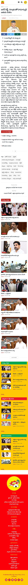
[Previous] (12, 151)
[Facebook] (12, 580)
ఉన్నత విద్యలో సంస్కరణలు (7, 331)
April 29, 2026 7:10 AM (20, 419)
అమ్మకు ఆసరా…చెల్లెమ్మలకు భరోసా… (19, 423)
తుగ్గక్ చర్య (9, 166)
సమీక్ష (15, 175)
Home (2, 7)
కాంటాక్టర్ (18, 160)
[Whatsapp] (9, 580)
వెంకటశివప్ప (4, 175)
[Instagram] (19, 580)
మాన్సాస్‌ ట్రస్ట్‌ (15, 169)
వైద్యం (10, 175)
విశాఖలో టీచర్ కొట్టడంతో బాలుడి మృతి (10, 255)
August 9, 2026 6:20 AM (20, 406)
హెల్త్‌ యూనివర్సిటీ (17, 178)
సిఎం (19, 175)
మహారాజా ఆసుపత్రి (6, 169)
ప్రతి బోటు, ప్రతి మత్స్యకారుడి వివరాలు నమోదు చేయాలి (13, 274)
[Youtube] (22, 580)
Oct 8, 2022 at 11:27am (13, 18)
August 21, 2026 (7, 219)
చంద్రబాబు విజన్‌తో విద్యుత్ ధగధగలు (19, 416)
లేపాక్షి (12, 172)
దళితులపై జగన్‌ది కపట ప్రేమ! (19, 409)
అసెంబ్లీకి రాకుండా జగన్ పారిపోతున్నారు (10, 236)
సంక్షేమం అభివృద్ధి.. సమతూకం (9, 135)
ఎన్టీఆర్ (14, 157)
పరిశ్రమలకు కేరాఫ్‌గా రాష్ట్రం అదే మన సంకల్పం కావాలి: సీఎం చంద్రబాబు (12, 140)
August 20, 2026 (7, 314)
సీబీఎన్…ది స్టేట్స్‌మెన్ (6, 293)
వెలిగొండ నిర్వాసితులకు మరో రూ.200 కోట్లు (19, 386)
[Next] (15, 151)
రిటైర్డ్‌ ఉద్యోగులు (5, 172)
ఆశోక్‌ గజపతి (8, 157)
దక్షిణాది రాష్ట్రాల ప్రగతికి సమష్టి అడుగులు (10, 217)
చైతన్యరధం (4, 18)
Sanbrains (25, 583)
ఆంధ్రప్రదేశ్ (6, 7)
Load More (14, 357)
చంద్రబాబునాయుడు (13, 163)
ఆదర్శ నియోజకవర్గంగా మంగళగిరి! (18, 403)
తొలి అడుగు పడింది (6, 146)
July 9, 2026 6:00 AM (20, 411)
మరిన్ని (2, 394)
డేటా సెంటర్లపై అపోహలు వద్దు (8, 350)
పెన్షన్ (15, 166)
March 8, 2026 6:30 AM (20, 426)
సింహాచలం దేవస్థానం (6, 178)
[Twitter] (15, 580)
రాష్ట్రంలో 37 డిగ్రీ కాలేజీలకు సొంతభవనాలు (10, 312)
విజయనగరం (18, 172)
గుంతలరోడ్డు (4, 163)
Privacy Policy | (18, 575)
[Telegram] (6, 580)
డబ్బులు (3, 166)
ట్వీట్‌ (21, 163)
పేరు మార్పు (20, 166)
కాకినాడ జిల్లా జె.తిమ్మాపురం (8, 160)
